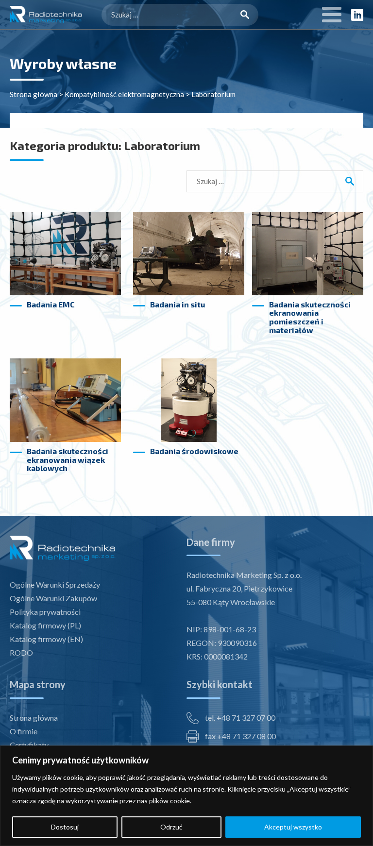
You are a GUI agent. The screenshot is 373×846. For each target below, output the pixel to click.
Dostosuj (65, 827)
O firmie (23, 731)
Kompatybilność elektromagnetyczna (124, 94)
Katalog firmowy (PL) (45, 625)
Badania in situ (177, 304)
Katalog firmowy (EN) (46, 638)
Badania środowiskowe (194, 451)
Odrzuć (171, 827)
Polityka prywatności (45, 611)
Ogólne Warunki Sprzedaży (55, 584)
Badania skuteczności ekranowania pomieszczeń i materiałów (310, 317)
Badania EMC (51, 304)
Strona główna (33, 94)
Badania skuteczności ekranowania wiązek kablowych (67, 460)
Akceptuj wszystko (293, 827)
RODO (21, 652)
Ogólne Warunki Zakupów (53, 598)
